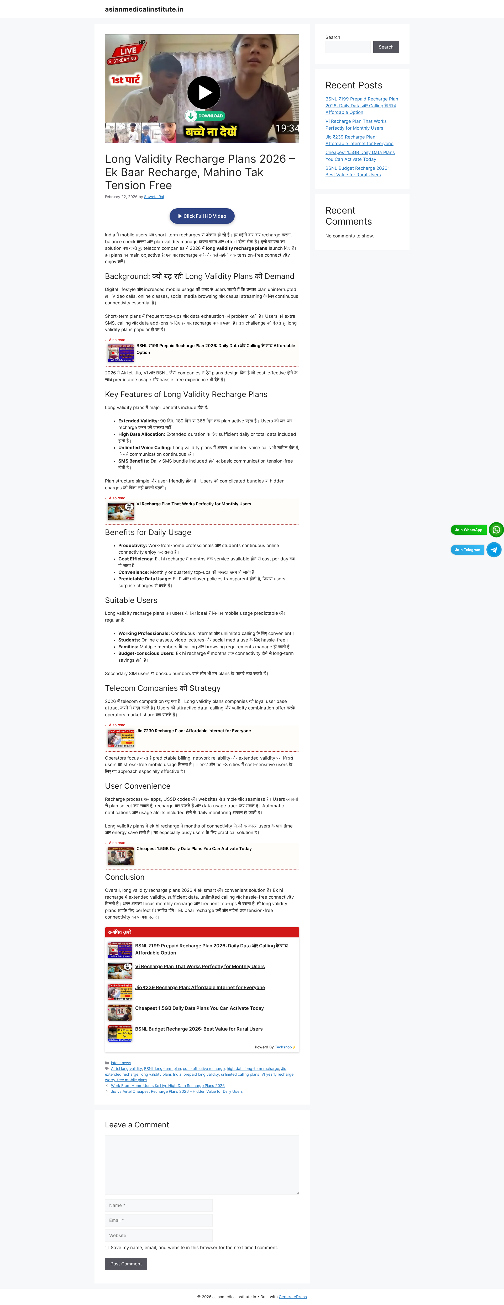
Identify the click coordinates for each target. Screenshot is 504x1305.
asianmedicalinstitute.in (144, 9)
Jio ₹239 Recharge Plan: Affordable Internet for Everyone (193, 730)
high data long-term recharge (253, 1068)
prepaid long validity (201, 1074)
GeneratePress (293, 1296)
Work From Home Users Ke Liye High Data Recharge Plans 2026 (168, 1085)
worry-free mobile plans (126, 1080)
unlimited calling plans (240, 1074)
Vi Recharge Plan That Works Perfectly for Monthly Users (193, 503)
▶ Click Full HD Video (202, 216)
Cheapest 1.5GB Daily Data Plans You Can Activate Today (194, 848)
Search (333, 37)
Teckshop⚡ (285, 1047)
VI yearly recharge (277, 1074)
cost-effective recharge (204, 1068)
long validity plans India (160, 1074)
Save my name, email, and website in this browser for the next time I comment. (194, 1247)
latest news (121, 1062)
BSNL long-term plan (162, 1068)
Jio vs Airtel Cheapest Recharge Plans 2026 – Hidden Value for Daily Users (177, 1091)
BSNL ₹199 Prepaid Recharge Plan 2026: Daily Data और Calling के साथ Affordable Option (362, 105)
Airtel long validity (126, 1068)
